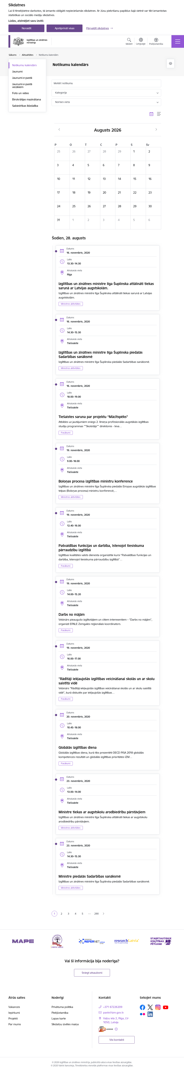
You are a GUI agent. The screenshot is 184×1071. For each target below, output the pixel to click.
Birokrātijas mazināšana (26, 99)
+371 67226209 (112, 1007)
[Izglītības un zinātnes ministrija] (30, 41)
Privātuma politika (62, 1007)
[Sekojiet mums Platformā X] (150, 1007)
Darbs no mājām (72, 614)
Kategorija (61, 92)
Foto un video (20, 93)
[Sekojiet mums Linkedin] (150, 1014)
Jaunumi (17, 71)
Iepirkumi (14, 1012)
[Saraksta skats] (159, 114)
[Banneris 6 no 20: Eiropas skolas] (57, 941)
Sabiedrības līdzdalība (25, 105)
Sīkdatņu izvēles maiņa (65, 1024)
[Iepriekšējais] (14, 941)
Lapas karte (59, 1018)
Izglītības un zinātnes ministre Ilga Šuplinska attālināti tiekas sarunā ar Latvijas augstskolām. (106, 286)
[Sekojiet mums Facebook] (142, 1007)
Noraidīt (26, 28)
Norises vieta (62, 102)
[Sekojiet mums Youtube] (165, 1007)
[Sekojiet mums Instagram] (158, 1007)
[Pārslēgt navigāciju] (177, 41)
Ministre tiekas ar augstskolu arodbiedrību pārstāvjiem (102, 812)
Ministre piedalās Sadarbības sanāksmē (90, 876)
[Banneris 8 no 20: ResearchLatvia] (126, 941)
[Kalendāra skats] (151, 114)
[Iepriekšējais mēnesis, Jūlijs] (59, 129)
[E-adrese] (106, 1029)
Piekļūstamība (60, 1012)
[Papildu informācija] (116, 1029)
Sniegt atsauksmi (92, 972)
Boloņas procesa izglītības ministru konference (96, 481)
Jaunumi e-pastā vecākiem (22, 85)
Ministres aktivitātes (70, 303)
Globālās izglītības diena (77, 747)
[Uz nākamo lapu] (103, 914)
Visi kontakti (116, 1039)
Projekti (13, 1018)
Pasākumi (65, 432)
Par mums (14, 1024)
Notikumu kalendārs (24, 65)
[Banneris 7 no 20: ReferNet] (92, 941)
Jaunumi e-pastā (22, 77)
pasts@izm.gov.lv (113, 1012)
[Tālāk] (169, 941)
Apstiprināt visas (64, 28)
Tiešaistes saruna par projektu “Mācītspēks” (93, 417)
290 (96, 913)
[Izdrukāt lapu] (170, 63)
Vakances (14, 1007)
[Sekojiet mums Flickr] (142, 1014)
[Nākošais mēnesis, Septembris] (156, 129)
